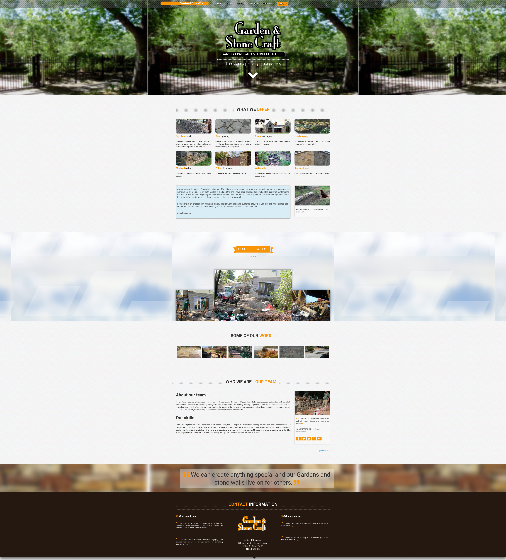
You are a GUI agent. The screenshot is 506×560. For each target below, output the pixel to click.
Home (218, 4)
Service (229, 4)
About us (254, 4)
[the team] (312, 403)
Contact (282, 4)
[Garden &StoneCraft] (253, 523)
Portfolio (241, 4)
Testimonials (268, 4)
